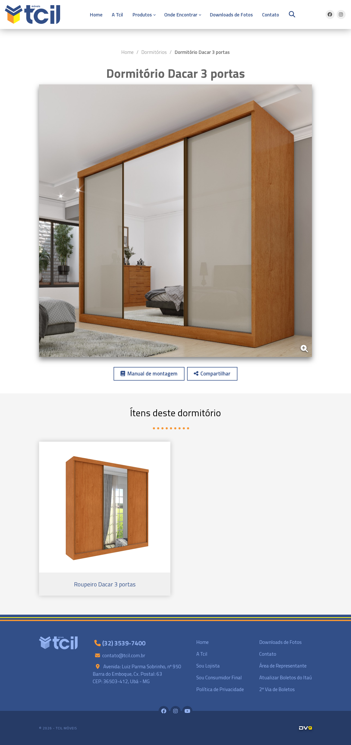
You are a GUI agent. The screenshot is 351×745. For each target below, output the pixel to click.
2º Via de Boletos (277, 689)
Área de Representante (283, 665)
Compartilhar (215, 374)
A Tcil (117, 14)
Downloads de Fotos (231, 14)
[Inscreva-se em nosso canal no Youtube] (187, 711)
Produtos (142, 14)
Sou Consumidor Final (219, 677)
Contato (270, 14)
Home (96, 14)
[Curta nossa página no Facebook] (330, 14)
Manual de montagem (152, 374)
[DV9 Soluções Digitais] (305, 728)
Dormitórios (154, 52)
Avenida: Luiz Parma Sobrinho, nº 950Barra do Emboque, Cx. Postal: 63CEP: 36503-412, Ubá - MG (137, 674)
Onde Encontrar (180, 14)
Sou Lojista (208, 665)
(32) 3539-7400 (123, 643)
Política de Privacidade (220, 689)
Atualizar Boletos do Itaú (285, 677)
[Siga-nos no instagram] (341, 14)
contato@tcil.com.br (123, 655)
